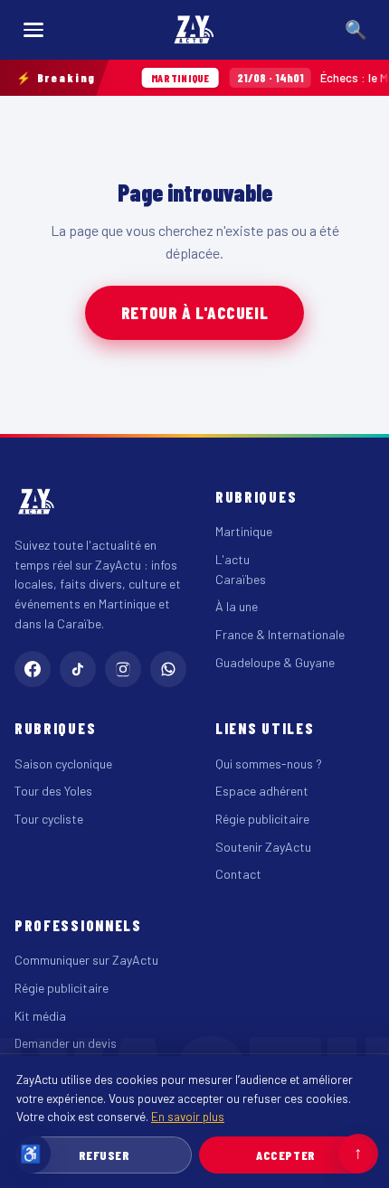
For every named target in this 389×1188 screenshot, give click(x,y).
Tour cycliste (48, 818)
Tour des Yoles (53, 790)
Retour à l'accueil (194, 312)
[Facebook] (32, 669)
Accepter (285, 1155)
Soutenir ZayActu (263, 846)
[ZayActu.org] (194, 30)
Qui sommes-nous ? (268, 763)
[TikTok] (78, 669)
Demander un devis (65, 1043)
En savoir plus (187, 1116)
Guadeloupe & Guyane (275, 662)
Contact (238, 874)
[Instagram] (123, 669)
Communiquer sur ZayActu (86, 959)
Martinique (243, 531)
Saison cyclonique (63, 763)
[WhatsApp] (168, 669)
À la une (236, 606)
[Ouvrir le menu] (33, 30)
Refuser (104, 1155)
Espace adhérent (261, 790)
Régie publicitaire (262, 818)
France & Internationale (280, 634)
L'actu (232, 559)
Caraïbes (240, 579)
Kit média (40, 1015)
